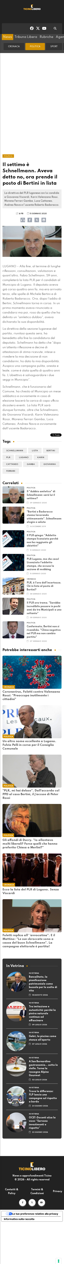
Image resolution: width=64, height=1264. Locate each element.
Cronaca (14, 46)
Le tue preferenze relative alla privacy (35, 1213)
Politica (35, 46)
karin (40, 457)
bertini (51, 451)
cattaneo (12, 464)
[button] (22, 1202)
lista (35, 451)
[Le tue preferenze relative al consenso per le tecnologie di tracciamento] (59, 1261)
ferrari (10, 471)
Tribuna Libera (25, 37)
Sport (54, 46)
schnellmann (14, 451)
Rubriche (46, 37)
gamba (31, 464)
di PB (21, 214)
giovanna (49, 464)
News (7, 37)
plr (8, 457)
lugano (24, 457)
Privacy (57, 1191)
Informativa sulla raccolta (19, 1219)
